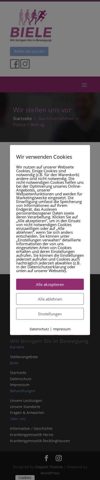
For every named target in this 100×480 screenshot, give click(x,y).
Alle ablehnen (50, 298)
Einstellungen (50, 313)
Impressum (62, 328)
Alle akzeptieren (50, 284)
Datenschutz (39, 328)
